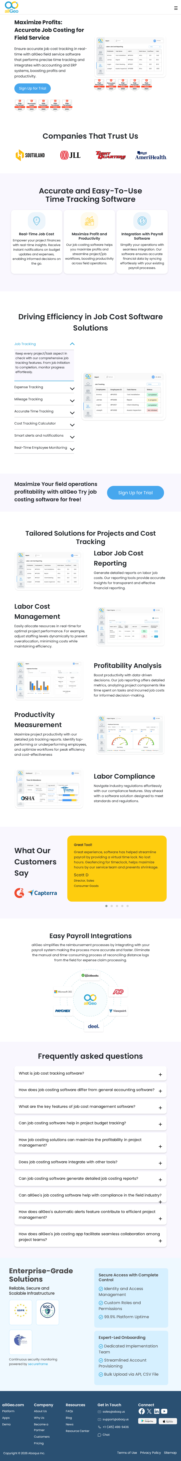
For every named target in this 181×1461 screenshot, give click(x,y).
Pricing (39, 1443)
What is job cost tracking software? (51, 1073)
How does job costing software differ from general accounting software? (87, 1089)
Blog (69, 1418)
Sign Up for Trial (32, 88)
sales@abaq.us (114, 1412)
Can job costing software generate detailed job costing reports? (78, 1178)
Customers (42, 1437)
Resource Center (77, 1431)
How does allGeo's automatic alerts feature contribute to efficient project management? (87, 1214)
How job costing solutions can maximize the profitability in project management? (80, 1142)
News (70, 1424)
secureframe (38, 1364)
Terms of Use (127, 1452)
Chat (106, 1435)
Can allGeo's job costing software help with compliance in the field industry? (90, 1195)
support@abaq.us (116, 1419)
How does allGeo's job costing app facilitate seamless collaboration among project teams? (89, 1236)
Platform (8, 1411)
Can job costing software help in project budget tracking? (72, 1123)
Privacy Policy (150, 1452)
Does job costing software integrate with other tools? (68, 1162)
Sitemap (170, 1452)
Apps (6, 1418)
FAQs (69, 1411)
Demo (6, 1424)
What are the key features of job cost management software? (77, 1106)
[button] (106, 906)
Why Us (39, 1418)
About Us (40, 1411)
